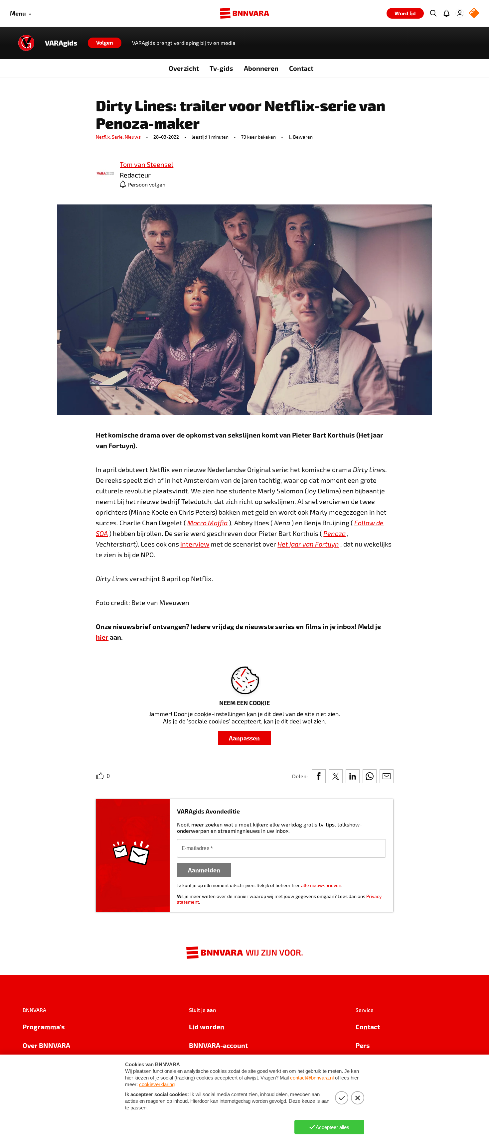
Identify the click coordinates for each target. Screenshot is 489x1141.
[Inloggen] (460, 13)
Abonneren (261, 68)
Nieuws (133, 137)
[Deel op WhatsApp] (369, 776)
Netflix (104, 137)
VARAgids (61, 43)
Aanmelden (204, 869)
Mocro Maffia (207, 523)
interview (194, 544)
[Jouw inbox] (446, 13)
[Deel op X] (335, 776)
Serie (118, 137)
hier (102, 637)
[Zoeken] (433, 13)
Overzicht (184, 68)
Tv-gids (221, 68)
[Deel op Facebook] (318, 776)
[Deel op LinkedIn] (352, 776)
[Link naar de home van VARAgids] (26, 43)
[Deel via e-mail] (386, 776)
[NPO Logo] (474, 13)
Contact (301, 68)
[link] (105, 174)
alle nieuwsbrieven (321, 885)
